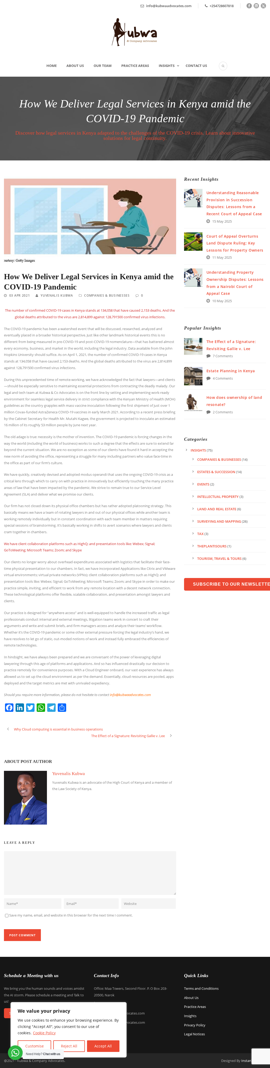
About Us (75, 65)
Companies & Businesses (106, 295)
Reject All (69, 1046)
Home (51, 65)
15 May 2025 (222, 221)
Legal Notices (194, 1034)
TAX (200, 533)
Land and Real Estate (216, 509)
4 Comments (223, 378)
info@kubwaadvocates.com (168, 5)
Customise (34, 1046)
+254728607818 (221, 5)
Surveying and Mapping (219, 521)
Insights (167, 65)
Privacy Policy (194, 1025)
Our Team (103, 65)
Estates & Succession (216, 471)
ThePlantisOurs (211, 546)
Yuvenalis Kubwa (57, 295)
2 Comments (223, 412)
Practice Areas (135, 65)
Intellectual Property (218, 496)
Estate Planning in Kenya (230, 370)
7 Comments (223, 356)
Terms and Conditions (201, 988)
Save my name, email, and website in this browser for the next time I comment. (71, 915)
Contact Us (196, 65)
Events (203, 484)
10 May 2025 (222, 300)
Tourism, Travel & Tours (219, 558)
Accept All (103, 1046)
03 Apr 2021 (19, 295)
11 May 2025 (222, 257)
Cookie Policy (44, 1032)
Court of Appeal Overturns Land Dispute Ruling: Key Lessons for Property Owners (234, 243)
